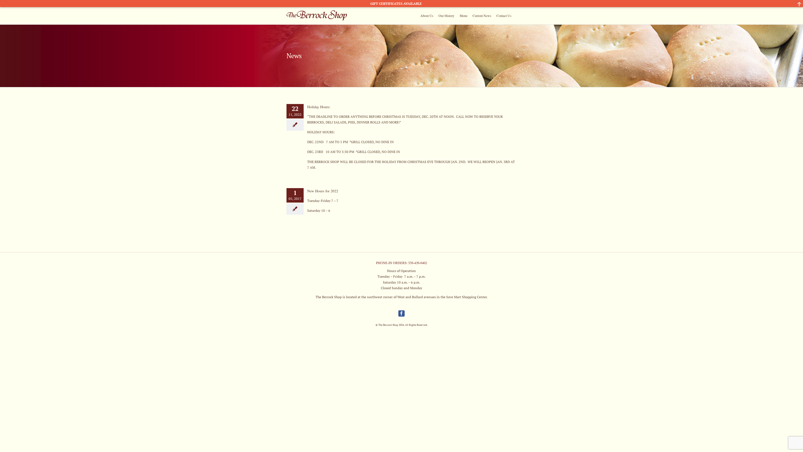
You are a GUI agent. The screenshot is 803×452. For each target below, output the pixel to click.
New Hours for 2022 (322, 190)
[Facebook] (401, 313)
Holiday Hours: (318, 106)
